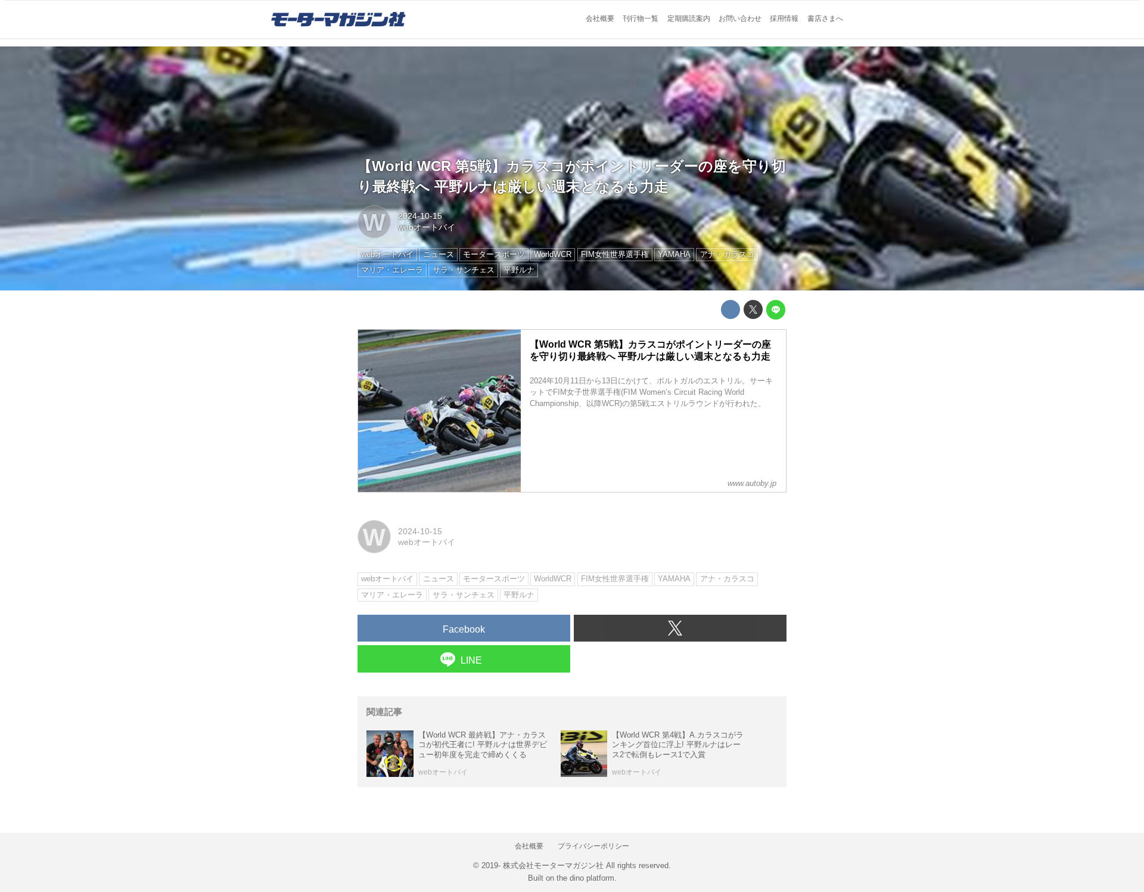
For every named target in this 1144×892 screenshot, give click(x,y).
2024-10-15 (420, 216)
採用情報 (784, 18)
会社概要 (600, 18)
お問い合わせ (740, 18)
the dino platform (585, 878)
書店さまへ (825, 18)
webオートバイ (426, 227)
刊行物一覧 (640, 18)
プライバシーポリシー (593, 846)
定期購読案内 (688, 18)
